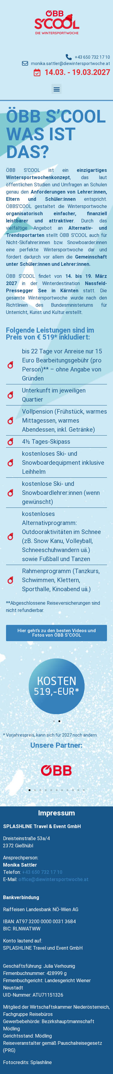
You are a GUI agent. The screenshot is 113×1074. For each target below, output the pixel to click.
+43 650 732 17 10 (42, 872)
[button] (56, 89)
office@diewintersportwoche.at (53, 879)
